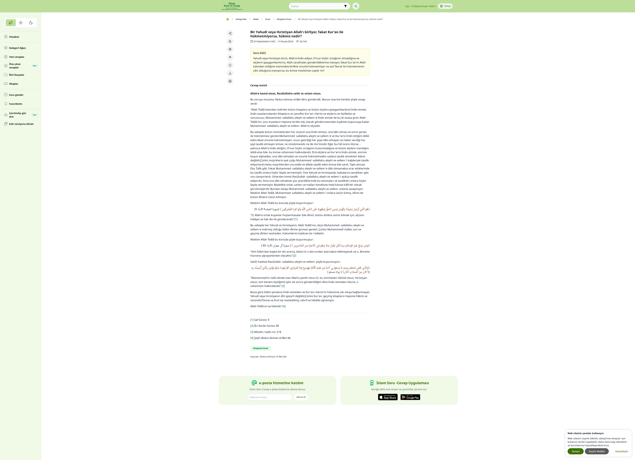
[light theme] (21, 22)
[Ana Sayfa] (227, 19)
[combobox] (317, 6)
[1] (296, 219)
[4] (284, 306)
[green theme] (11, 22)
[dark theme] (31, 22)
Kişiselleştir (621, 451)
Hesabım (14, 36)
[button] (230, 33)
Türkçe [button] (447, 6)
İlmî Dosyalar (16, 74)
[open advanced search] (345, 6)
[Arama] (355, 6)
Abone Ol (301, 397)
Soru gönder (16, 94)
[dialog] (598, 443)
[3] (283, 286)
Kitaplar (13, 83)
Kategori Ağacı (17, 47)
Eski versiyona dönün (21, 123)
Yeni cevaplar (16, 56)
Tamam (576, 451)
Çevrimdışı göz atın (22, 115)
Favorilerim (15, 103)
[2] (294, 255)
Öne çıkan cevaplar (22, 65)
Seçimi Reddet (597, 451)
